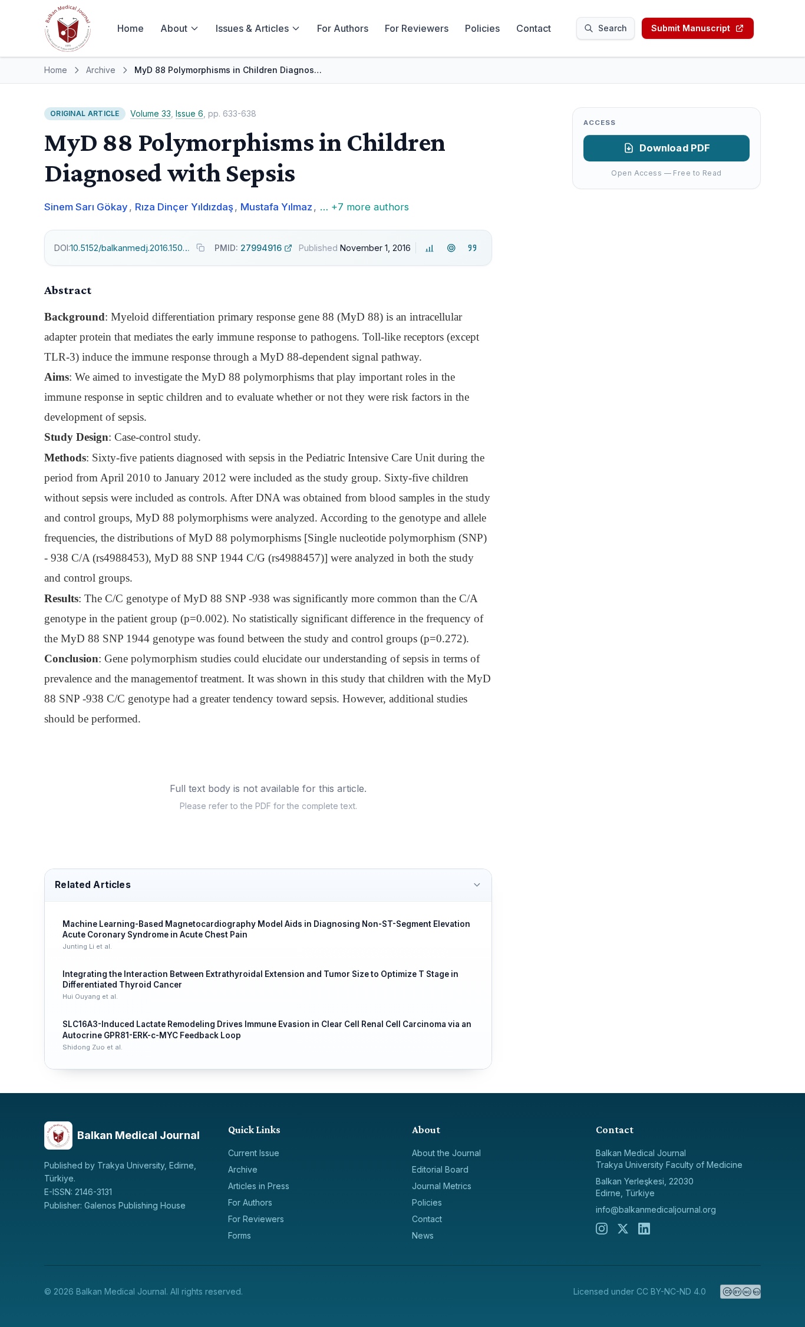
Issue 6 (189, 113)
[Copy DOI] (200, 247)
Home (130, 28)
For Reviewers (416, 28)
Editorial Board (440, 1169)
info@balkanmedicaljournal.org (656, 1209)
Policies (482, 28)
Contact (533, 28)
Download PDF (675, 148)
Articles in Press (258, 1186)
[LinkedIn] (644, 1228)
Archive (101, 70)
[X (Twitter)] (623, 1228)
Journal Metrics (441, 1186)
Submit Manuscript (690, 28)
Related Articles (92, 884)
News (423, 1235)
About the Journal (446, 1153)
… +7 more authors (364, 207)
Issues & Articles (252, 28)
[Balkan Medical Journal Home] (67, 28)
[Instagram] (602, 1228)
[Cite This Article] (472, 248)
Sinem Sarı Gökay (86, 207)
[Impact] (430, 248)
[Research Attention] (451, 248)
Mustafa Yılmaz (276, 207)
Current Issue (253, 1153)
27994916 (248, 248)
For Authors (342, 28)
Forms (239, 1235)
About (173, 28)
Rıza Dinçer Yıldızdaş (184, 207)
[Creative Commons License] (740, 1292)
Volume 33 (150, 113)
